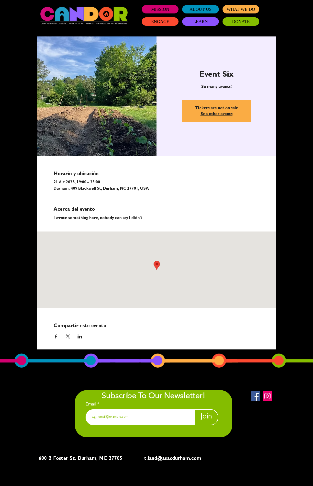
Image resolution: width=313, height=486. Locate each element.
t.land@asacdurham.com (172, 458)
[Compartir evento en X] (68, 336)
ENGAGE (160, 21)
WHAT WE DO (241, 9)
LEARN (200, 21)
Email (91, 404)
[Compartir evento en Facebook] (56, 336)
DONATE (241, 21)
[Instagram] (267, 396)
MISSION (160, 9)
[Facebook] (255, 396)
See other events (217, 114)
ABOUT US (201, 9)
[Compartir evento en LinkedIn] (80, 336)
